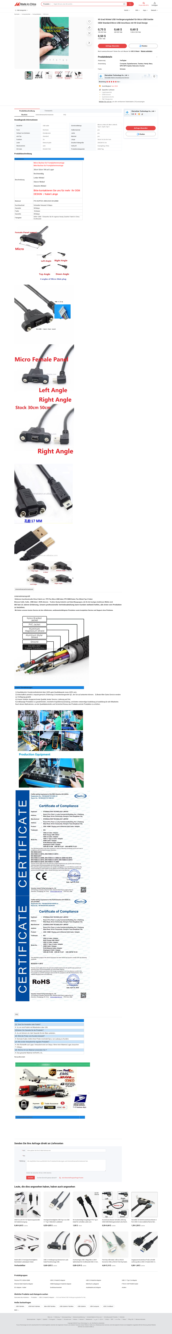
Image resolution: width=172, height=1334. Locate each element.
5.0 (133, 114)
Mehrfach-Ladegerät (92, 1284)
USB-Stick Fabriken (34, 1306)
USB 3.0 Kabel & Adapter (93, 1280)
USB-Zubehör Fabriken (66, 1306)
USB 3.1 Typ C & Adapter (129, 1280)
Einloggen (155, 5)
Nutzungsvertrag (66, 1317)
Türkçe (124, 1319)
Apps (144, 10)
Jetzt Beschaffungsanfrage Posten (71, 1178)
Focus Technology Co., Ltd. (84, 1323)
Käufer (126, 10)
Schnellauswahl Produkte (111, 1317)
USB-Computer (94, 1306)
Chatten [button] (144, 46)
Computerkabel (36, 14)
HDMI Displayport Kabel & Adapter (60, 1284)
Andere (124, 1287)
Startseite (16, 14)
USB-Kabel (45, 14)
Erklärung (57, 1317)
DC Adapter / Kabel (20, 1287)
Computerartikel (26, 14)
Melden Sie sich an (105, 102)
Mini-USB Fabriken (49, 1306)
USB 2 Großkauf (108, 1306)
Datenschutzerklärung (79, 1317)
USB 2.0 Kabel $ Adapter (57, 1280)
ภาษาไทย (117, 1319)
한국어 (101, 1319)
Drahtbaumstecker (56, 1287)
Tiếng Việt (130, 1319)
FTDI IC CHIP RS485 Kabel (130, 1284)
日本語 (107, 1319)
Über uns (50, 1317)
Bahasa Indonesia (140, 1319)
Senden (30, 1178)
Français (59, 1319)
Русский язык (67, 1319)
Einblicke (122, 1317)
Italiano (75, 1319)
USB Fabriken (20, 1306)
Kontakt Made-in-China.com (94, 1317)
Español (45, 1319)
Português (52, 1319)
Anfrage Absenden (112, 46)
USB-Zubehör (82, 1306)
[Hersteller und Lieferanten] (25, 4)
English (39, 1319)
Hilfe (136, 10)
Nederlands (89, 1319)
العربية (95, 1319)
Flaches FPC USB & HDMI (22, 1280)
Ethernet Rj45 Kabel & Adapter (23, 1284)
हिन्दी (112, 1319)
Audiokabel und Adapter (93, 1287)
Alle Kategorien (21, 10)
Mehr (16, 1310)
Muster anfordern (146, 51)
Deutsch (81, 1319)
